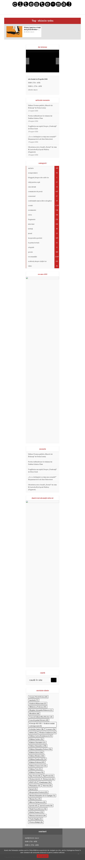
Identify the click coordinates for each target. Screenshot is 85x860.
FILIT (33, 782)
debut (33, 732)
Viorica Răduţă (36, 822)
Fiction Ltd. (48, 779)
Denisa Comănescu (48, 732)
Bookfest (34, 713)
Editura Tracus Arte (38, 766)
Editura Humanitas (38, 746)
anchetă (34, 700)
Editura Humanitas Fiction (41, 749)
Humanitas (35, 786)
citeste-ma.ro (30, 32)
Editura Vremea (36, 772)
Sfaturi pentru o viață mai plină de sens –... (32, 28)
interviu (47, 786)
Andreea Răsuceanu (38, 703)
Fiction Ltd (35, 779)
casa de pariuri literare (39, 720)
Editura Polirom (37, 762)
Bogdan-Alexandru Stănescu (41, 710)
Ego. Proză (35, 776)
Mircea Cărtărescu (37, 802)
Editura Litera (36, 752)
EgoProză (48, 776)
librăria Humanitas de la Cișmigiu (42, 796)
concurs (51, 729)
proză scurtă (46, 805)
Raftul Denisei (36, 812)
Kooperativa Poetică (38, 792)
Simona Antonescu (38, 815)
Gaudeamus (45, 782)
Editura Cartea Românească (41, 736)
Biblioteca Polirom (38, 707)
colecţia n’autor (37, 729)
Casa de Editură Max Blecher (41, 717)
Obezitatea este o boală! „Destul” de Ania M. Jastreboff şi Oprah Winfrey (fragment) (42, 149)
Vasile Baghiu (36, 819)
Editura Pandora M (38, 759)
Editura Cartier (36, 739)
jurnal (33, 789)
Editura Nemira (37, 756)
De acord (42, 856)
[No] (78, 854)
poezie (33, 805)
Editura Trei (36, 769)
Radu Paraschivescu (38, 809)
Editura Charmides (38, 742)
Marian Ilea (35, 799)
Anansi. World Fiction (38, 697)
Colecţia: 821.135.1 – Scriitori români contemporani (41, 724)
